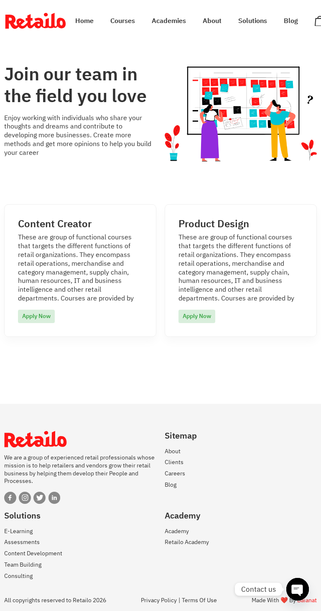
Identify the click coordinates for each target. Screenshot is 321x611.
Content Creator (55, 223)
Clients (174, 462)
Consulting (18, 575)
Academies (169, 21)
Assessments (22, 542)
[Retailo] (35, 21)
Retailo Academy (187, 542)
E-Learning (18, 531)
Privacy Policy (159, 600)
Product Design (213, 223)
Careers (175, 473)
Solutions (252, 21)
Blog (291, 21)
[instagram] (25, 498)
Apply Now (36, 316)
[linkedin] (54, 498)
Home (84, 21)
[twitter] (39, 498)
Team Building (22, 564)
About (212, 21)
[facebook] (10, 498)
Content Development (33, 553)
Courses (122, 21)
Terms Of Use (199, 600)
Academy (177, 531)
